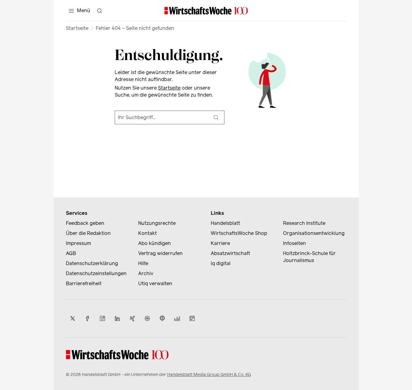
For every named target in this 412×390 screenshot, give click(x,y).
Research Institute (304, 223)
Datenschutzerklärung (92, 263)
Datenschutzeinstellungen (96, 273)
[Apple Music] (162, 318)
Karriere (220, 243)
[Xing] (132, 318)
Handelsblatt (225, 223)
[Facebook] (87, 318)
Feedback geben (85, 223)
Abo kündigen (154, 243)
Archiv (145, 273)
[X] (72, 318)
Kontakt (147, 233)
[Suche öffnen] (100, 11)
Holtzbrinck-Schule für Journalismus (309, 257)
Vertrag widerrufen (160, 253)
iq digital (221, 263)
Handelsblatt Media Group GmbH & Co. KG (209, 375)
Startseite (77, 28)
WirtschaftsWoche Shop (239, 233)
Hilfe (143, 263)
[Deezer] (177, 318)
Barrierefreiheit (84, 283)
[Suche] (216, 117)
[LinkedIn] (117, 318)
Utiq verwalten (155, 283)
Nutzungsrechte (157, 223)
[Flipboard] (192, 318)
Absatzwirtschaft (230, 253)
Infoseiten (294, 243)
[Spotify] (147, 318)
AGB (71, 253)
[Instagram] (102, 318)
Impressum (78, 243)
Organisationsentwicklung (314, 233)
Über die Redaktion (88, 233)
